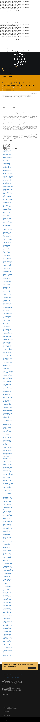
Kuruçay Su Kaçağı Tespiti (7, 462)
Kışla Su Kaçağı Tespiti (6, 438)
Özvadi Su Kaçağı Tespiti (7, 509)
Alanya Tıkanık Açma (5, 701)
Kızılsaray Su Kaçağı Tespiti (7, 446)
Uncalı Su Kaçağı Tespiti (7, 599)
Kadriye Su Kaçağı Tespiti (7, 398)
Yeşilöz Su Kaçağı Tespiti (7, 644)
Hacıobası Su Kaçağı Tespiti (7, 372)
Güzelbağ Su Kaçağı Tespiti (7, 358)
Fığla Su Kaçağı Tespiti (6, 323)
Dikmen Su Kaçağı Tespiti (7, 277)
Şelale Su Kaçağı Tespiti (7, 537)
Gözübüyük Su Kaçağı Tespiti (7, 337)
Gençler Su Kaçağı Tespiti (7, 329)
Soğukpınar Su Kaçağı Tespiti (7, 554)
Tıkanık (33, 85)
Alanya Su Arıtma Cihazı (6, 700)
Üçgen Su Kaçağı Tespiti (7, 590)
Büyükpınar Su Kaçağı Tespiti (7, 227)
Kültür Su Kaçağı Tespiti (6, 458)
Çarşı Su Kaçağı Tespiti (6, 245)
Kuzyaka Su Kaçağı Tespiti (7, 468)
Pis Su (19, 87)
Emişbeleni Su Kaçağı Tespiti (7, 301)
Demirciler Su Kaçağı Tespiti (7, 269)
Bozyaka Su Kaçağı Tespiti (7, 216)
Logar (18, 85)
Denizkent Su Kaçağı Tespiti (7, 272)
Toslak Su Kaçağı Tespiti (7, 585)
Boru (12, 87)
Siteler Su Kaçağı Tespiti (7, 553)
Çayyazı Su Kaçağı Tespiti (7, 249)
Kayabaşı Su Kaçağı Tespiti (7, 420)
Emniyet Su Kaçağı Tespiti (7, 303)
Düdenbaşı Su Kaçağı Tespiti (7, 290)
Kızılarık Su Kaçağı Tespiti (7, 440)
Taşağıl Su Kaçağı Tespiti (7, 564)
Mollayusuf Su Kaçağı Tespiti (7, 484)
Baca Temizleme (30, 87)
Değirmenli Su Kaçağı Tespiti (7, 265)
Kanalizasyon (13, 85)
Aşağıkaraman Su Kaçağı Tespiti (8, 179)
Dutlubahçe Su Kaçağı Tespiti (7, 293)
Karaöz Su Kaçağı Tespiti (7, 411)
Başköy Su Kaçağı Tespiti (7, 196)
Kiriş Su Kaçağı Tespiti (6, 434)
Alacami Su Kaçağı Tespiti (7, 161)
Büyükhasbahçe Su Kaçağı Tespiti (7, 226)
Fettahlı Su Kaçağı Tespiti (7, 320)
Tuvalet (4, 85)
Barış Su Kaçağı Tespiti (6, 195)
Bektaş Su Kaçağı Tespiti (7, 200)
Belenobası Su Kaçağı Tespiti (7, 206)
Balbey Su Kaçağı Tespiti (7, 192)
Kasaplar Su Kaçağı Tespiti (7, 417)
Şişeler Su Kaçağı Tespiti (7, 551)
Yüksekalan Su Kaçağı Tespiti (7, 654)
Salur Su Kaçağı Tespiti (6, 522)
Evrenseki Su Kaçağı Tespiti (7, 313)
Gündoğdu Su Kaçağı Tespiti (7, 349)
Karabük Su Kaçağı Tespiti (7, 404)
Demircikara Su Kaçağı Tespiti (7, 268)
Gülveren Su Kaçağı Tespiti (7, 345)
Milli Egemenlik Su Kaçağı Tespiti (8, 481)
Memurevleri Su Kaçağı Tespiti (8, 478)
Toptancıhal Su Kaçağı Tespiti (7, 582)
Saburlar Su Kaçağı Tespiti (7, 517)
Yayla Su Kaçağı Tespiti (6, 618)
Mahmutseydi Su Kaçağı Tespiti (8, 474)
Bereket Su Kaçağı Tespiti (7, 208)
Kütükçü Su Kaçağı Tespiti (7, 465)
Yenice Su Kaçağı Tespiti (7, 624)
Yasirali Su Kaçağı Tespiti (7, 614)
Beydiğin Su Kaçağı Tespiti (7, 209)
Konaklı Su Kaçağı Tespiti (7, 451)
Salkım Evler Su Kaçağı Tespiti (7, 521)
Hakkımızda (10, 76)
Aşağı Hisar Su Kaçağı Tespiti (7, 174)
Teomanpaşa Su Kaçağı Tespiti (8, 570)
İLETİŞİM (17, 90)
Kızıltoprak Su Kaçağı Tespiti (7, 447)
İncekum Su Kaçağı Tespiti (7, 392)
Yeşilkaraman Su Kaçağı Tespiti (8, 640)
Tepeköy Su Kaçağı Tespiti (7, 573)
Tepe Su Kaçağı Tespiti (6, 572)
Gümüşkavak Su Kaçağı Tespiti (8, 348)
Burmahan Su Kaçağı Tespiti (7, 224)
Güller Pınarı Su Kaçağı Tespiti (7, 340)
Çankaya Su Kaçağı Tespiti (7, 242)
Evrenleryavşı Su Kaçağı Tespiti (8, 311)
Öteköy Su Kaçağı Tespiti (7, 504)
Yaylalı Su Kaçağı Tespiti (7, 622)
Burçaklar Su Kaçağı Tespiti (7, 222)
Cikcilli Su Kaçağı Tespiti (7, 256)
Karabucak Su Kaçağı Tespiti (7, 403)
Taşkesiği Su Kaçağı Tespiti (7, 567)
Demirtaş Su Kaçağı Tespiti (7, 271)
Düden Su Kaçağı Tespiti (7, 288)
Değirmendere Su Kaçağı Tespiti (8, 264)
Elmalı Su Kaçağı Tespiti (7, 297)
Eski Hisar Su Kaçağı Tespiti (7, 307)
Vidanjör (13, 90)
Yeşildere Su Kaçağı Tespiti (7, 638)
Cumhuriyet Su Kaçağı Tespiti (7, 261)
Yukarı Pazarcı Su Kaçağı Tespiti (8, 648)
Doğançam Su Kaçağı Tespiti (7, 280)
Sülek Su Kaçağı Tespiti (6, 560)
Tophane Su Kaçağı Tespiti (7, 580)
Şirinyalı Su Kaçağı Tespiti (7, 548)
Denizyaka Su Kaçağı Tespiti (7, 274)
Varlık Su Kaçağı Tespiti (6, 608)
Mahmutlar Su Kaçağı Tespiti (7, 473)
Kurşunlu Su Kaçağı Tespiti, (7, 461)
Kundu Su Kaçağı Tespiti (7, 460)
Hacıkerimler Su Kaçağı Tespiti (8, 369)
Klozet (26, 85)
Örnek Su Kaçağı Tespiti (7, 501)
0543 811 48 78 (6, 70)
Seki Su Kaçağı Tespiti (6, 535)
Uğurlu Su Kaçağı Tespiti (7, 593)
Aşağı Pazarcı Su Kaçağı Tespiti (8, 176)
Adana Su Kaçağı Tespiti (7, 150)
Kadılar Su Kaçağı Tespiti (7, 395)
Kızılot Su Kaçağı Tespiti (6, 444)
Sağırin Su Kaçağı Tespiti (7, 519)
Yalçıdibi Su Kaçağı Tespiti (7, 612)
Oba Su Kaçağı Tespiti (6, 489)
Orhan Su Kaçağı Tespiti (7, 500)
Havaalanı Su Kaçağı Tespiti (7, 378)
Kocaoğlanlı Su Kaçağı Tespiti (7, 450)
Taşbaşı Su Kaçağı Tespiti (7, 566)
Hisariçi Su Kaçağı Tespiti (7, 381)
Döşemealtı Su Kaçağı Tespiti (7, 284)
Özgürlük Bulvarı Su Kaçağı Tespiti (7, 508)
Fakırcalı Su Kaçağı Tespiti (7, 316)
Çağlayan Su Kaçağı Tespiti (7, 229)
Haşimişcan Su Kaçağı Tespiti (7, 375)
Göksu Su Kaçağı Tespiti (7, 335)
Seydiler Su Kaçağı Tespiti (7, 543)
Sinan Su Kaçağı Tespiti (6, 547)
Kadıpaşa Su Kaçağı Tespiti (7, 397)
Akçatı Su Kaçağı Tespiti (7, 154)
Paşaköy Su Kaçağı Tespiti (7, 511)
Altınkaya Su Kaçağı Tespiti (7, 167)
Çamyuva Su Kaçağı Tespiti (7, 240)
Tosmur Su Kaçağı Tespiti (7, 586)
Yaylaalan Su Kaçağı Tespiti (7, 619)
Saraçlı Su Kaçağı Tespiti (7, 530)
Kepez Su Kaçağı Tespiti (7, 428)
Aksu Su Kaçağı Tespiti (6, 160)
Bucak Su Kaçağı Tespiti (7, 218)
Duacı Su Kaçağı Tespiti (6, 287)
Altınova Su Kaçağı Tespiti (7, 170)
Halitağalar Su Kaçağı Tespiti (7, 374)
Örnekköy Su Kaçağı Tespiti (7, 503)
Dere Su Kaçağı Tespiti (6, 275)
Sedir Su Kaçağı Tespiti (6, 534)
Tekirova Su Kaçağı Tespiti (7, 569)
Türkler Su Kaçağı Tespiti (7, 587)
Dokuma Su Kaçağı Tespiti (7, 281)
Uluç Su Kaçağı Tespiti (6, 595)
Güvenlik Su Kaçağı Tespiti (7, 356)
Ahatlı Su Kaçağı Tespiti (6, 151)
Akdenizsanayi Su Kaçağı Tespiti (8, 157)
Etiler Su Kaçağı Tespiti (6, 310)
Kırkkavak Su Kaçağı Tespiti (7, 435)
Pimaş (9, 87)
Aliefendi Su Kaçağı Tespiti (7, 164)
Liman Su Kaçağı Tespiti (7, 471)
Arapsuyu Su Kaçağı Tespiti (7, 173)
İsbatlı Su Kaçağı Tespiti (6, 394)
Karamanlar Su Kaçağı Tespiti (7, 410)
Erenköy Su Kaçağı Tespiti (7, 304)
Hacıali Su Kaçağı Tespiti (7, 366)
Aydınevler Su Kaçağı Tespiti (7, 184)
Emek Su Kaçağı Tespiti (6, 298)
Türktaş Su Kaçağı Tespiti (7, 589)
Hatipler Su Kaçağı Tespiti (7, 377)
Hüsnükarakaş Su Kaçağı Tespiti (8, 388)
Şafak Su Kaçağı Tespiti (6, 518)
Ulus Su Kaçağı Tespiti (6, 598)
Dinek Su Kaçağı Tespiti (6, 278)
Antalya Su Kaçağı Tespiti (7, 171)
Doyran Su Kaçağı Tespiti (7, 285)
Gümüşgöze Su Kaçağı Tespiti (7, 346)
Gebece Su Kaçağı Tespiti (7, 326)
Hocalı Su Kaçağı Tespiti (7, 385)
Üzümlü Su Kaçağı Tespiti (7, 602)
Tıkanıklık (5, 87)
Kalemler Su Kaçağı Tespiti (7, 400)
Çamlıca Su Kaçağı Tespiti (7, 238)
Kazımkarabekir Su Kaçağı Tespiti (7, 422)
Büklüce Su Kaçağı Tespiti (7, 221)
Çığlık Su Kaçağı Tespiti (6, 255)
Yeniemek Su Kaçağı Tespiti (7, 625)
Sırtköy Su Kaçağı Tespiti (7, 550)
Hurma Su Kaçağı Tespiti (7, 387)
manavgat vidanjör (10, 690)
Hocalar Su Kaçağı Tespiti (7, 382)
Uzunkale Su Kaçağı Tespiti (7, 603)
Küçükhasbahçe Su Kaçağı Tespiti (7, 457)
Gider (29, 85)
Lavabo (8, 85)
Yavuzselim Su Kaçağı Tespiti (7, 616)
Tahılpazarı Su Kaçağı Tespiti (7, 563)
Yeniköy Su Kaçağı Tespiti (7, 628)
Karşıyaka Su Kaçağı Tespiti (7, 416)
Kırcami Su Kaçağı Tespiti (7, 433)
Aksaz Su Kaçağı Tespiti (7, 158)
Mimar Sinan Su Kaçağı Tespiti (8, 483)
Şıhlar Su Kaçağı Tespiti (6, 545)
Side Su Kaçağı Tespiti (6, 544)
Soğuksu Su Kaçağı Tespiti (7, 556)
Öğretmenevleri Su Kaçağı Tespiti (7, 494)
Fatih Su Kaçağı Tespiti (6, 317)
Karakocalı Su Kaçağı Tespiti (7, 408)
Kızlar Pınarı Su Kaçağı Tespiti (7, 448)
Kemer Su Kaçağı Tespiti (7, 424)
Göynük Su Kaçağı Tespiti (7, 336)
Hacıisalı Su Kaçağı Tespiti (7, 368)
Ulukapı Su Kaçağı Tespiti (7, 596)
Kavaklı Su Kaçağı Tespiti (7, 419)
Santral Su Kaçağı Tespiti (7, 527)
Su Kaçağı (8, 90)
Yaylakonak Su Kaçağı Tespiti (7, 621)
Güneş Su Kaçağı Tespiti (7, 352)
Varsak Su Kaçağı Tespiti (7, 609)
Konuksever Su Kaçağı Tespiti (7, 453)
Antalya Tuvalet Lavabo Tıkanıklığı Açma (12, 675)
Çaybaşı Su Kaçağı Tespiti (7, 248)
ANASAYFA (4, 76)
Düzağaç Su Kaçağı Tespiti (7, 294)
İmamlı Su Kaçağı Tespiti (7, 391)
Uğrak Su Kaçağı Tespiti (7, 592)
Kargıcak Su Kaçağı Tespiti (7, 414)
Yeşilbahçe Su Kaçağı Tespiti (7, 635)
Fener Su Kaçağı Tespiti (7, 319)
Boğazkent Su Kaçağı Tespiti (7, 213)
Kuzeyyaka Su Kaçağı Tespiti (7, 467)
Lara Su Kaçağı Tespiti (6, 470)
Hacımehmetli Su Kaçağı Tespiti (8, 371)
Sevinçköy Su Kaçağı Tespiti (7, 541)
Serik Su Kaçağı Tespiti (6, 540)
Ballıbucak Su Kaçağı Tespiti (7, 193)
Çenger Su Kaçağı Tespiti (7, 252)
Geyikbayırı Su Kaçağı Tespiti (7, 333)
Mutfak (22, 85)
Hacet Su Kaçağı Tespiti (6, 365)
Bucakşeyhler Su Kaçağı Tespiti (8, 219)
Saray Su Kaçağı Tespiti (6, 531)
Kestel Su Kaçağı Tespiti (7, 431)
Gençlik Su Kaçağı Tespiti (7, 330)
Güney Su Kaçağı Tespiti (7, 353)
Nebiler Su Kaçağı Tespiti (7, 487)
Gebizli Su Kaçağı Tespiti (7, 327)
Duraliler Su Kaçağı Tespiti (7, 291)
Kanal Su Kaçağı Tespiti (6, 401)
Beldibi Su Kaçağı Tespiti (7, 202)
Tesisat (4, 90)
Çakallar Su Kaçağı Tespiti (7, 232)
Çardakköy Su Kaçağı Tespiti (7, 243)
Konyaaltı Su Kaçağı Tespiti (7, 454)
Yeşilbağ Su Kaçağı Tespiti (7, 634)
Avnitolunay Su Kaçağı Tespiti (7, 182)
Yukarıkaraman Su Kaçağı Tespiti (7, 652)
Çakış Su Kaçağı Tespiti (6, 235)
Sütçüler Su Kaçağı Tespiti (7, 561)
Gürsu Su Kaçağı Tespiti (7, 355)
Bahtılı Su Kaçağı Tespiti (7, 190)
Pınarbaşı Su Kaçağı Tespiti (7, 515)
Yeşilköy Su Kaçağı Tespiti (7, 641)
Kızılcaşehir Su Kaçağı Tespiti (7, 441)
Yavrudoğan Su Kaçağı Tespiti (7, 615)
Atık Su (15, 87)
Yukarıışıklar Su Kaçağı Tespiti (7, 650)
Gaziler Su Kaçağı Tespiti (7, 324)
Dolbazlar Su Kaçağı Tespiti (7, 282)
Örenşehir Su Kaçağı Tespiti (7, 498)
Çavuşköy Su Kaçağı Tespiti (7, 246)
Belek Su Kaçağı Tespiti (6, 205)
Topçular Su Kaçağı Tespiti (7, 579)
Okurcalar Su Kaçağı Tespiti (7, 495)
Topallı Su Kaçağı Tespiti (7, 577)
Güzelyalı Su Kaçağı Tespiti (7, 361)
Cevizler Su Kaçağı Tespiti (7, 253)
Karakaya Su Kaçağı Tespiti (7, 407)
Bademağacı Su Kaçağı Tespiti (8, 186)
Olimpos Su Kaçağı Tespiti (7, 497)
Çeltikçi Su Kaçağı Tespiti (7, 251)
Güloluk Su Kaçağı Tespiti (7, 342)
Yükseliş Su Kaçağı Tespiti (7, 655)
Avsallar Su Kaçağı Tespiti (7, 183)
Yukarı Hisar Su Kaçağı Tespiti (7, 647)
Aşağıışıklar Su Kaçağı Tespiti (7, 177)
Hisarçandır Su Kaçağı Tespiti (7, 379)
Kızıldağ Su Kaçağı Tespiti (7, 443)
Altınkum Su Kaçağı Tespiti (7, 169)
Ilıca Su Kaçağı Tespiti (6, 390)
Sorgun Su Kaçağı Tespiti (7, 557)
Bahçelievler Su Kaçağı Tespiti (7, 187)
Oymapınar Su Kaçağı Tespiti (7, 505)
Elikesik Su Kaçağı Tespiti (7, 295)
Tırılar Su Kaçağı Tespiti (6, 576)
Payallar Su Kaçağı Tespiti (7, 512)
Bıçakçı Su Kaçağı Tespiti (7, 212)
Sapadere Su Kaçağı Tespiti (7, 528)
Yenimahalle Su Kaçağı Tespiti (7, 632)
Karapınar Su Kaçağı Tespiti (7, 413)
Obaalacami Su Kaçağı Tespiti (7, 490)
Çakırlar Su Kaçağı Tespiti (7, 233)
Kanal (25, 87)
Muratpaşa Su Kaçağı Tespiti (7, 486)
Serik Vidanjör (4, 702)
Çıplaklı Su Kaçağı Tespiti (7, 258)
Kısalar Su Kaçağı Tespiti (7, 437)
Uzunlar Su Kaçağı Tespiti (7, 605)
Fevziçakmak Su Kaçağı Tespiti (8, 322)
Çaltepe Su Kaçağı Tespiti (7, 236)
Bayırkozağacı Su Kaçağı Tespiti (8, 199)
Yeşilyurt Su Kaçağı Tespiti (7, 645)
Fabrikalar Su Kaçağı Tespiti (7, 314)
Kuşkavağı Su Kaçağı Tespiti (7, 464)
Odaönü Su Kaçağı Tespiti (7, 491)
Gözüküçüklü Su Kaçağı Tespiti (8, 339)
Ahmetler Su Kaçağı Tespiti (7, 153)
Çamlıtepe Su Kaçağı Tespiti (7, 239)
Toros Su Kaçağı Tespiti (6, 583)
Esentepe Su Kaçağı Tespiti (7, 306)
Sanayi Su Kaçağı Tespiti (7, 524)
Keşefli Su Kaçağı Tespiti (7, 430)
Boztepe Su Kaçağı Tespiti (7, 215)
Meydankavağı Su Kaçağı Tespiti (8, 480)
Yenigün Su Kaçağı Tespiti (7, 627)
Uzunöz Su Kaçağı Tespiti (7, 606)
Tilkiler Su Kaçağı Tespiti (7, 574)
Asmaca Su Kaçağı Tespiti (7, 180)
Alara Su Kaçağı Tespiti (6, 163)
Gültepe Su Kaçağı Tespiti (7, 343)
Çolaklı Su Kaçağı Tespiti (7, 259)
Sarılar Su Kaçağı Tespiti (7, 532)
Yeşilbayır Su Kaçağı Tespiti (7, 637)
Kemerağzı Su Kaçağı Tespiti (7, 427)
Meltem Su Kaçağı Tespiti (7, 477)
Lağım (22, 87)
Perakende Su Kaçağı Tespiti (7, 514)
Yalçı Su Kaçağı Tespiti (6, 611)
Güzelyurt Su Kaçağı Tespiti (7, 362)
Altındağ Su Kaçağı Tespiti (7, 166)
